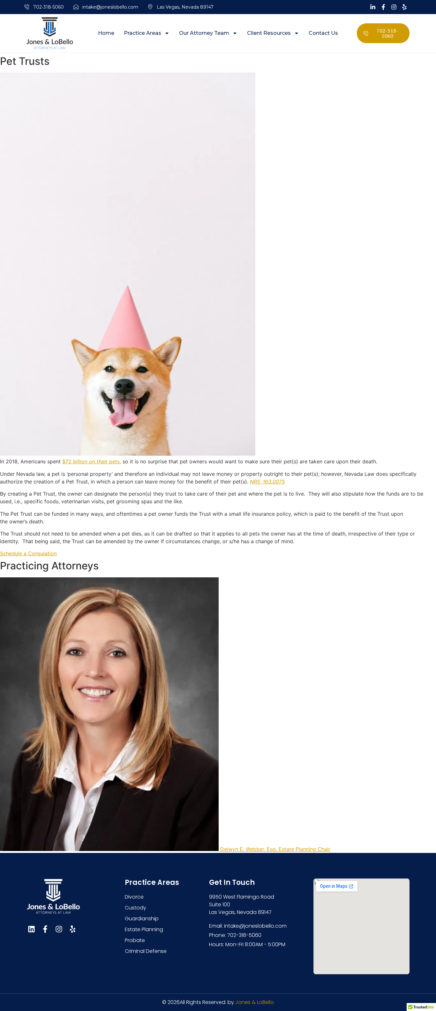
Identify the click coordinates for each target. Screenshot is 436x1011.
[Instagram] (59, 929)
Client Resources (269, 33)
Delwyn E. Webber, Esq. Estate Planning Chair (275, 849)
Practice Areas (142, 33)
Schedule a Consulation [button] (28, 553)
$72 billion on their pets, (91, 461)
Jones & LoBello (254, 1002)
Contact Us (323, 33)
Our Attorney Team (204, 33)
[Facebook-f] (45, 929)
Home (106, 33)
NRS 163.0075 (267, 481)
